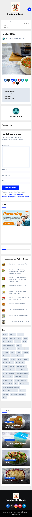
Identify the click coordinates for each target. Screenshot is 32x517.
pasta (18, 352)
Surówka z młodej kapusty (10, 390)
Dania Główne (9, 422)
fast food (17, 341)
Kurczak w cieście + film (17, 303)
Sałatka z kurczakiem (22, 373)
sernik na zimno (7, 380)
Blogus (25, 512)
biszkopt (20, 334)
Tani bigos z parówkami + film (18, 309)
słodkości (5, 394)
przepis (13, 359)
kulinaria (20, 348)
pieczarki (25, 352)
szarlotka (22, 390)
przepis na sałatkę (8, 362)
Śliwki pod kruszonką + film (14, 481)
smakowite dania (7, 383)
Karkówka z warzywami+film (18, 264)
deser (25, 338)
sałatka (12, 366)
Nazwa (4, 169)
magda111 (10, 38)
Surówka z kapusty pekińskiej (11, 387)
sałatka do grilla (21, 366)
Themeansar (16, 514)
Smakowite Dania (15, 14)
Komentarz (6, 145)
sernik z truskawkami (20, 380)
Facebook (6, 248)
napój (12, 352)
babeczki (12, 334)
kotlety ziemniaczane (9, 348)
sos (16, 383)
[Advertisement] (16, 234)
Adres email (6, 175)
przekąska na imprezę (17, 355)
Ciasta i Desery (9, 440)
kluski (24, 341)
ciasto (5, 338)
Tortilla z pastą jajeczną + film (19, 321)
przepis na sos (20, 362)
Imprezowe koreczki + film (17, 285)
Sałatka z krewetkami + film (14, 463)
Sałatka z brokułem (8, 373)
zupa (4, 397)
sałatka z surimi (7, 376)
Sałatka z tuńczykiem (21, 376)
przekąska (6, 355)
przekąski (5, 359)
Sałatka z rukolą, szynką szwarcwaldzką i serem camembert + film (17, 271)
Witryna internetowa (8, 181)
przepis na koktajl (23, 359)
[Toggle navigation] (2, 9)
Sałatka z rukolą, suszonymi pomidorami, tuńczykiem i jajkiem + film (18, 279)
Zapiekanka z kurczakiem (18, 394)
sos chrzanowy (24, 383)
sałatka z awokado (22, 369)
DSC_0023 (9, 34)
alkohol (5, 334)
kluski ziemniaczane (8, 345)
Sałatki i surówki (10, 459)
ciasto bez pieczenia (15, 338)
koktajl (19, 345)
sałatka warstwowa (8, 369)
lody (27, 348)
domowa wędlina (7, 341)
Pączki (5, 366)
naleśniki (5, 352)
